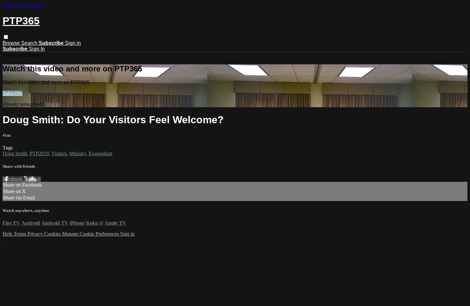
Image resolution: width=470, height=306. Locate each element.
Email (35, 178)
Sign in (73, 43)
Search (30, 43)
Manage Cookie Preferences (91, 234)
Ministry (77, 153)
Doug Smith (15, 153)
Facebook (13, 178)
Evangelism (100, 153)
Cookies (53, 234)
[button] (6, 37)
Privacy (35, 234)
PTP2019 (39, 153)
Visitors (59, 153)
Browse (12, 43)
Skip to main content (23, 5)
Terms (20, 234)
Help (8, 234)
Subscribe (12, 93)
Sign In (37, 49)
